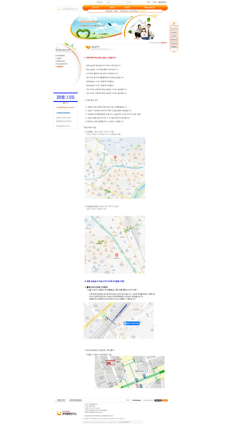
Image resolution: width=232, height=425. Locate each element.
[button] (112, 289)
